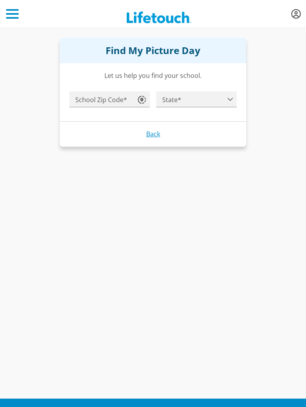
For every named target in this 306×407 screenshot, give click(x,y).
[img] (296, 14)
